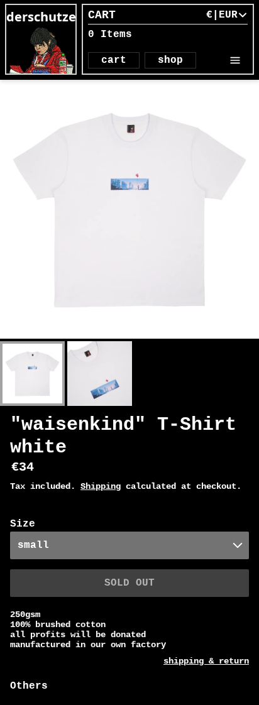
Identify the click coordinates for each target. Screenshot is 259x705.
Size (22, 524)
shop (170, 60)
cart (113, 60)
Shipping (100, 486)
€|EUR (222, 15)
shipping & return (206, 661)
